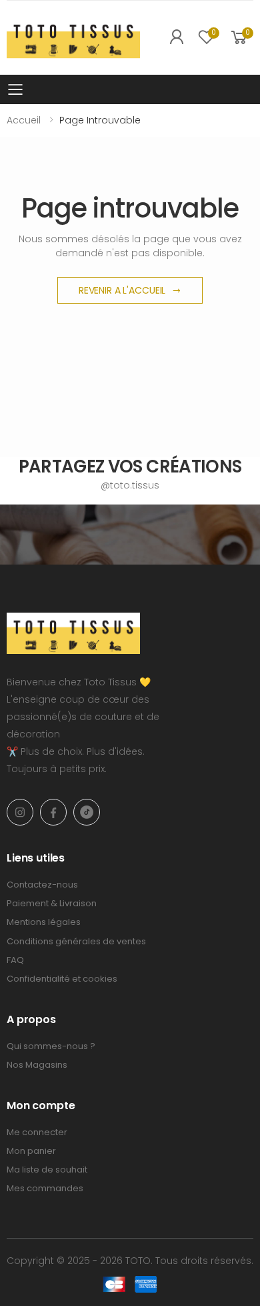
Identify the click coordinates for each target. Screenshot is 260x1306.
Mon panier (31, 1151)
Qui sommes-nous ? (51, 1046)
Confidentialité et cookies (62, 978)
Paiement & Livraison (52, 903)
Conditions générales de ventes (76, 941)
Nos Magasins (37, 1064)
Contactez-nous (42, 884)
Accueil (24, 120)
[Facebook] (53, 812)
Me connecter (37, 1132)
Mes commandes (45, 1188)
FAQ (15, 960)
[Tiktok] (86, 812)
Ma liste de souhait (47, 1169)
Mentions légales (44, 922)
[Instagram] (20, 812)
